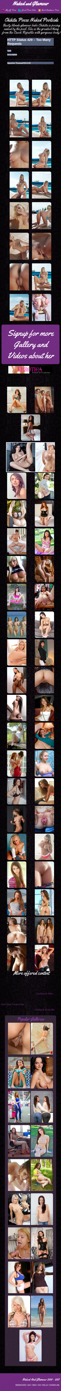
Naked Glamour (30, 3)
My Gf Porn (10, 10)
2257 (29, 1385)
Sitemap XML (54, 1385)
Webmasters (20, 1385)
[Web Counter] (5, 1389)
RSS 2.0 (45, 1385)
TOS (39, 1385)
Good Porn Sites (28, 10)
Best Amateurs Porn (50, 10)
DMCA (34, 1385)
